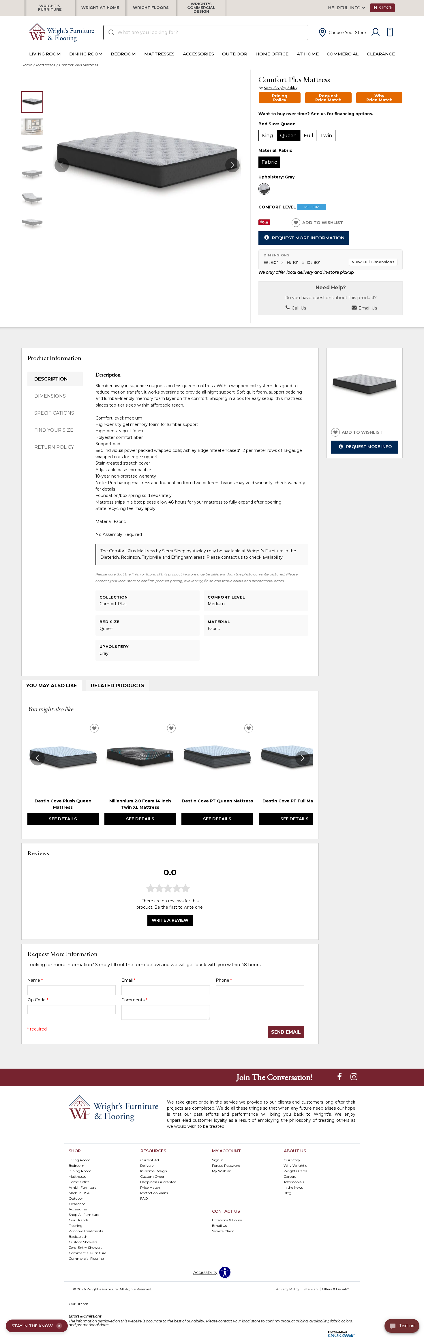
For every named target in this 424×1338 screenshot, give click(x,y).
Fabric (269, 162)
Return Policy (54, 447)
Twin (326, 135)
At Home (308, 54)
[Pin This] (264, 223)
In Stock (382, 7)
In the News (293, 1187)
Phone (224, 980)
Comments (134, 999)
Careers (290, 1176)
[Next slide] (302, 758)
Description (51, 379)
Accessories (198, 54)
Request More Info (369, 446)
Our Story (292, 1160)
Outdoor (234, 54)
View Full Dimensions (373, 262)
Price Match (150, 1187)
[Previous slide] (37, 758)
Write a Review (170, 920)
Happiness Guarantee (158, 1181)
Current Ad (149, 1160)
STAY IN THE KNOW (36, 1325)
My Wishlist (221, 1171)
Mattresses (159, 54)
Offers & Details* (335, 1289)
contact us (232, 557)
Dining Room (86, 54)
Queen (288, 135)
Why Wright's (295, 1165)
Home (26, 65)
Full (308, 135)
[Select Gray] (264, 189)
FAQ (144, 1198)
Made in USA (79, 1192)
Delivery (147, 1165)
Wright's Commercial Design (201, 7)
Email (128, 980)
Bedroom (123, 54)
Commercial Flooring (86, 1258)
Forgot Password (226, 1165)
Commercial (343, 54)
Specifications (54, 413)
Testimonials (294, 1181)
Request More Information (308, 238)
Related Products (117, 685)
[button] (342, 32)
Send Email (286, 1032)
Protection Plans (154, 1192)
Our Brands (80, 1304)
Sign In (218, 1160)
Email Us (367, 308)
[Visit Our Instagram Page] (354, 1077)
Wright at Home (100, 8)
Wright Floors (151, 8)
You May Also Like (51, 685)
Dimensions (50, 396)
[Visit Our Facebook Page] (340, 1077)
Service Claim (223, 1231)
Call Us (298, 308)
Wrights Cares (295, 1171)
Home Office (272, 54)
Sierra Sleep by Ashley (280, 88)
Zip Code (37, 999)
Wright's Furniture (50, 8)
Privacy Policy (287, 1289)
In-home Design (153, 1171)
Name (35, 980)
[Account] (375, 32)
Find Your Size (53, 430)
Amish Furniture (82, 1187)
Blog (287, 1192)
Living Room (45, 54)
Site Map (310, 1289)
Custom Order (152, 1176)
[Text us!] (402, 1326)
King (267, 135)
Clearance (381, 54)
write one (193, 907)
